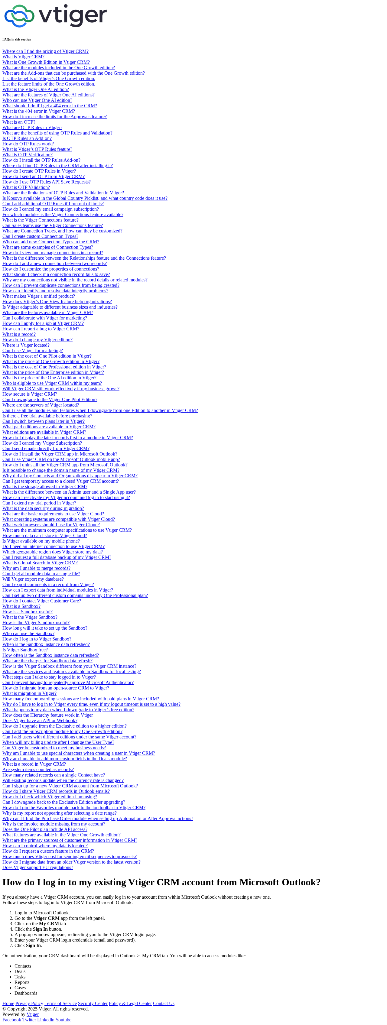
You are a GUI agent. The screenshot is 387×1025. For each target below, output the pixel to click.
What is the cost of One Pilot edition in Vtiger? (47, 355)
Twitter (29, 1019)
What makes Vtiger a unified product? (38, 296)
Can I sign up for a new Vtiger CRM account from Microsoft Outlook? (70, 785)
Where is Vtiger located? (26, 345)
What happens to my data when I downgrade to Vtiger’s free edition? (68, 709)
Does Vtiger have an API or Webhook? (39, 720)
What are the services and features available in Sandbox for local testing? (71, 671)
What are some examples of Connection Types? (47, 247)
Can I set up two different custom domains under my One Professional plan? (75, 595)
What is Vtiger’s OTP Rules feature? (37, 149)
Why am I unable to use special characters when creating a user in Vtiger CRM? (78, 753)
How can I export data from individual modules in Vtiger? (57, 589)
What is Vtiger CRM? (23, 56)
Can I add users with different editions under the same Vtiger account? (69, 736)
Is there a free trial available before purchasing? (47, 415)
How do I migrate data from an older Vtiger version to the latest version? (71, 861)
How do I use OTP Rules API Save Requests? (46, 181)
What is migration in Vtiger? (29, 693)
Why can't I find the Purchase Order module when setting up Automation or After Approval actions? (97, 818)
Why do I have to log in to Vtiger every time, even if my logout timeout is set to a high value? (91, 704)
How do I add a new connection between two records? (54, 263)
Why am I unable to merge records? (36, 568)
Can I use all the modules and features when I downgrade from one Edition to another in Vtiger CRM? (100, 410)
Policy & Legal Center (130, 1003)
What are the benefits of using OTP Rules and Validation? (57, 132)
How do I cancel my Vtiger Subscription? (42, 443)
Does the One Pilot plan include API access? (44, 829)
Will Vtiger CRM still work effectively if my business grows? (60, 388)
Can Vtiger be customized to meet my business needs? (54, 747)
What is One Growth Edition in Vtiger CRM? (46, 62)
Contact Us (163, 1003)
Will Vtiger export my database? (33, 579)
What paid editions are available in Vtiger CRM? (49, 426)
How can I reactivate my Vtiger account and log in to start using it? (66, 497)
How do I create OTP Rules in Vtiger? (39, 171)
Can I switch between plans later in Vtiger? (43, 421)
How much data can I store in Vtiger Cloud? (44, 535)
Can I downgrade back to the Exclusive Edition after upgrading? (63, 802)
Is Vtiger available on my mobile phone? (41, 540)
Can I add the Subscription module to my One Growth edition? (62, 731)
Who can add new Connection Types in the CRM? (50, 241)
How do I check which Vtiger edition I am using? (49, 796)
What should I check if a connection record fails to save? (56, 274)
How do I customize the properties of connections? (50, 268)
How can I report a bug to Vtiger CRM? (40, 328)
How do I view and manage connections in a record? (52, 252)
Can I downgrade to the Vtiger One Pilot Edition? (49, 399)
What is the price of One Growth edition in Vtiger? (50, 361)
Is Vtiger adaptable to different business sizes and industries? (60, 307)
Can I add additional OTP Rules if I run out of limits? (53, 203)
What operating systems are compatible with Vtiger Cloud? (58, 519)
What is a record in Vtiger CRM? (34, 764)
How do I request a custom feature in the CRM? (48, 851)
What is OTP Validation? (26, 187)
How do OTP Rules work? (28, 143)
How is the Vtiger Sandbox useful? (36, 622)
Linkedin (45, 1019)
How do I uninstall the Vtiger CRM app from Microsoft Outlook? (65, 464)
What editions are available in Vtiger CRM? (44, 432)
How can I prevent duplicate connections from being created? (60, 285)
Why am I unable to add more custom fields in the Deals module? (64, 758)
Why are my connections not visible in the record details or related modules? (75, 279)
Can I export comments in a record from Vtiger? (48, 584)
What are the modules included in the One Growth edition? (58, 67)
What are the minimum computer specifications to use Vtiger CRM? (67, 530)
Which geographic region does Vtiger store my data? (52, 551)
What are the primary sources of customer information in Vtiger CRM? (69, 840)
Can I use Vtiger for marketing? (32, 350)
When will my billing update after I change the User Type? (58, 742)
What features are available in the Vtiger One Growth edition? (61, 834)
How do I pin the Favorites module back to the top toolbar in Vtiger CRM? (73, 807)
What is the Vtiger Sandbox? (29, 617)
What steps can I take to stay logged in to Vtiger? (49, 677)
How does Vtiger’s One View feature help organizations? (57, 301)
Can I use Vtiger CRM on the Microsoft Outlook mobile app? (61, 459)
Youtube (63, 1019)
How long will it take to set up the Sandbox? (44, 628)
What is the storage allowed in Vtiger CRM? (44, 486)
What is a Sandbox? (21, 606)
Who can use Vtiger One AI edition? (37, 100)
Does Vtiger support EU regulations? (37, 867)
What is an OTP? (18, 122)
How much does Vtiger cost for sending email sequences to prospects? (69, 856)
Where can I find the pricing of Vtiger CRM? (45, 51)
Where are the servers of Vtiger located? (40, 404)
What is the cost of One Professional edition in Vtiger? (54, 366)
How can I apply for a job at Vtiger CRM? (43, 323)
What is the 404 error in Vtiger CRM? (38, 111)
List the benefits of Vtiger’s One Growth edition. (48, 78)
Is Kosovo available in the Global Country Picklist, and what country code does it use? (84, 198)
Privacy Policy (29, 1003)
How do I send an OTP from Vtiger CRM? (43, 176)
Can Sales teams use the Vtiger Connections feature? (52, 225)
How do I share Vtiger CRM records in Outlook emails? (56, 791)
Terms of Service (60, 1003)
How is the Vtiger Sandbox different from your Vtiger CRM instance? (69, 666)
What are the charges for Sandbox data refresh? (47, 660)
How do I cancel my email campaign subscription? (50, 209)
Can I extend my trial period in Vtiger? (39, 502)
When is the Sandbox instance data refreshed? (46, 644)
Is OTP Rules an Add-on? (27, 138)
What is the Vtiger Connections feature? (40, 219)
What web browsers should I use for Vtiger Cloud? (51, 524)
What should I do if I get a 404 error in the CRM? (49, 105)
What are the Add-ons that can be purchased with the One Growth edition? (73, 73)
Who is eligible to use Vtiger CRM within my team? (52, 383)
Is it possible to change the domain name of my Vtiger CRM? (60, 470)
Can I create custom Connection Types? (40, 236)
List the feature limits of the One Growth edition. (48, 83)
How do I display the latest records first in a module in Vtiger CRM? (67, 437)
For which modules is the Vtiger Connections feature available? (62, 214)
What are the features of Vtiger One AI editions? (48, 94)
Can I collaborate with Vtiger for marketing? (44, 317)
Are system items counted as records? (38, 769)
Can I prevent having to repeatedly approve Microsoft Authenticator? (68, 682)
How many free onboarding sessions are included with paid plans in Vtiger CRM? (80, 698)
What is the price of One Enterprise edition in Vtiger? (53, 372)
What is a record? (19, 334)
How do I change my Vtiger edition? (37, 339)
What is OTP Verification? (27, 154)
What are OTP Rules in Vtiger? (32, 127)
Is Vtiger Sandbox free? (25, 649)
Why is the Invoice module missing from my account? (53, 823)
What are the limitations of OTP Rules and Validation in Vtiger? (63, 192)
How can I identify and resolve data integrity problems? (55, 290)
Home (8, 1003)
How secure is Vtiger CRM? (29, 394)
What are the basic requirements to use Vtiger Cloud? (53, 513)
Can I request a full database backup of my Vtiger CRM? (56, 557)
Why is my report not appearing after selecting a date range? (59, 813)
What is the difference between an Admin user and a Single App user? (69, 492)
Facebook (11, 1019)
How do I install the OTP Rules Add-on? (41, 160)
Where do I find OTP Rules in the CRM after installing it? (57, 165)
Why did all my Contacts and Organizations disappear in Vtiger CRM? (70, 475)
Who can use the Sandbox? (28, 633)
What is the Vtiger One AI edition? (35, 89)
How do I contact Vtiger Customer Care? (41, 600)
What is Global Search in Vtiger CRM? (40, 562)
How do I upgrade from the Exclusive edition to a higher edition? (64, 725)
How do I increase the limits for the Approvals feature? (54, 116)
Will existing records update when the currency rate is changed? (63, 780)
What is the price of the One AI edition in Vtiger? (49, 377)
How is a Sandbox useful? (27, 611)
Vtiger (33, 1014)
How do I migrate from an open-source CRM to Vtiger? (55, 687)
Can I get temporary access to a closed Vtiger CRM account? (60, 481)
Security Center (93, 1003)
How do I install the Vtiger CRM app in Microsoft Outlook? (59, 453)
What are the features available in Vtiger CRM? (47, 312)
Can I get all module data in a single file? (41, 573)
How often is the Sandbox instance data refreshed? (50, 655)
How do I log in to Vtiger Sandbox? (36, 638)
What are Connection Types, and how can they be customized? (62, 230)
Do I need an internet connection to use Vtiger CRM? (53, 546)
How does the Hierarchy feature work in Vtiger (47, 715)
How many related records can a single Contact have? (53, 774)
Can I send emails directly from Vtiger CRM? (45, 448)
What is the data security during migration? (43, 508)
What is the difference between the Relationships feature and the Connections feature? (84, 258)
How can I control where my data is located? (45, 845)
